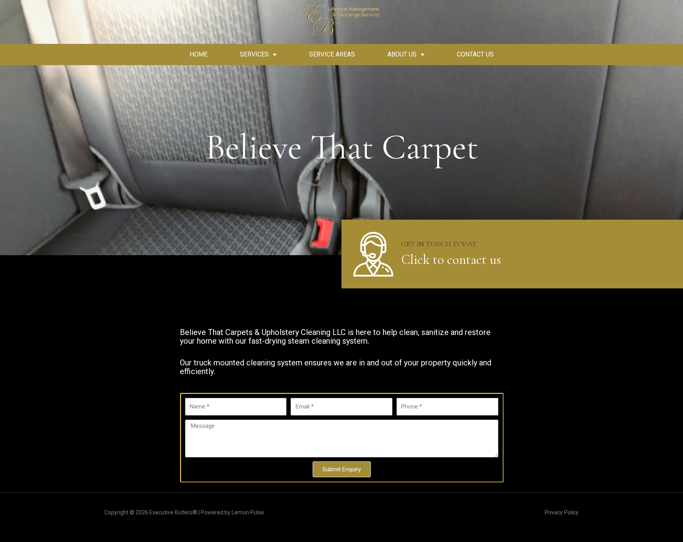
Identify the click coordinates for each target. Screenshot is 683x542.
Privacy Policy (562, 512)
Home (199, 54)
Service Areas (332, 54)
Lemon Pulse (248, 512)
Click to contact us (451, 260)
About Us (402, 54)
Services (254, 54)
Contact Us (475, 54)
